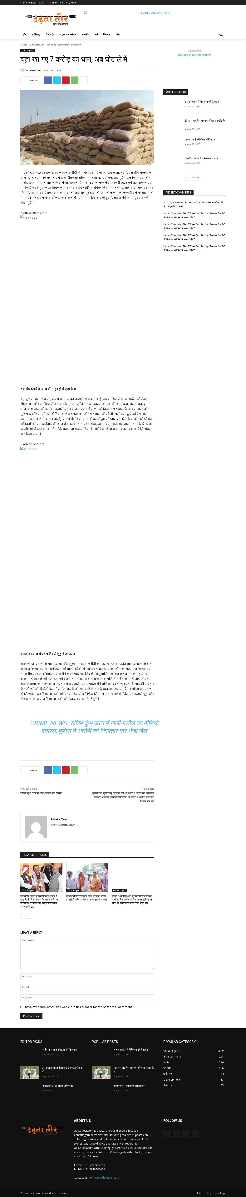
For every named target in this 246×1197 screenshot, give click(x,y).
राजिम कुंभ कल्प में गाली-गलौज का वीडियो (41, 793)
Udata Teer (35, 70)
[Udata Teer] (22, 70)
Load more (193, 177)
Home (23, 45)
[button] (221, 34)
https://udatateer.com (62, 824)
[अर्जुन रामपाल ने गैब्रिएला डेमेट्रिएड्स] (172, 106)
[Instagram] (207, 3)
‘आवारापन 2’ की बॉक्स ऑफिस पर (199, 139)
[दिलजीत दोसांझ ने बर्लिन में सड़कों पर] (172, 163)
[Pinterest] (66, 80)
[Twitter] (213, 3)
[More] (84, 80)
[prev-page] (22, 916)
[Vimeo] (218, 3)
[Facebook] (202, 3)
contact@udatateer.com (104, 1177)
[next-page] (29, 916)
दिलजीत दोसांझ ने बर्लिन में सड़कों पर (201, 158)
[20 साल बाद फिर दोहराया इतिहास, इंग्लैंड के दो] (172, 125)
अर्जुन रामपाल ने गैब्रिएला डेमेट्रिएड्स (201, 101)
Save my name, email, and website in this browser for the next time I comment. (79, 1007)
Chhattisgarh (37, 45)
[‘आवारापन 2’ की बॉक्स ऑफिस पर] (172, 144)
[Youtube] (223, 3)
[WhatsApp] (74, 80)
